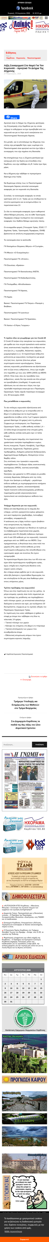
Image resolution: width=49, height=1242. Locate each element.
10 (11, 988)
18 (17, 993)
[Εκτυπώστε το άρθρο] (29, 677)
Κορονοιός (20, 58)
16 (5, 993)
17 (11, 993)
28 (35, 997)
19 (23, 993)
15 (41, 988)
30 (5, 1002)
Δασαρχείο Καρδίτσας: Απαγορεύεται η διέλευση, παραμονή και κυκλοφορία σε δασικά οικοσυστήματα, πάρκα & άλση (22, 925)
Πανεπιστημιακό (34, 58)
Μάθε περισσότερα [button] (13, 1231)
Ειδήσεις (11, 52)
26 (23, 997)
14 (35, 988)
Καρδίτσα (10, 58)
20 (29, 993)
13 (29, 988)
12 (23, 988)
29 (41, 997)
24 (11, 997)
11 (17, 988)
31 (11, 1002)
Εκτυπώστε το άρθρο (39, 677)
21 (35, 993)
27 (29, 997)
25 (17, 997)
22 (41, 993)
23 (5, 997)
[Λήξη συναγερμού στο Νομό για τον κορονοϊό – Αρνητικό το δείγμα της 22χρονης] (25, 93)
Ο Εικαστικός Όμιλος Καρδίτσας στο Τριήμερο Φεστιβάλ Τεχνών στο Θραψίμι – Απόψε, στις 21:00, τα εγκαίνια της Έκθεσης (23, 932)
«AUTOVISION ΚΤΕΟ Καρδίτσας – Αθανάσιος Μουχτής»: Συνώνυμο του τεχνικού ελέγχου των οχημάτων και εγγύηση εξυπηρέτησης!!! (20, 908)
